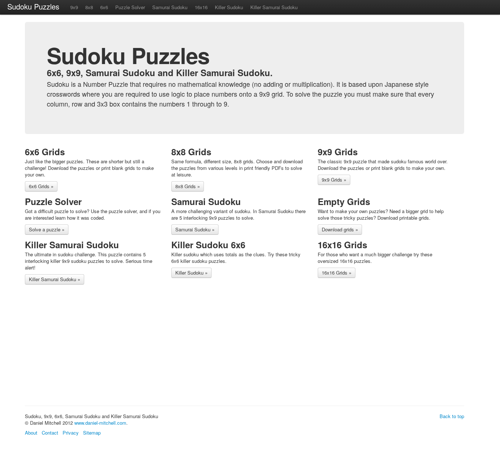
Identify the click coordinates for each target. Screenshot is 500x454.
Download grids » (340, 229)
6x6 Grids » (41, 186)
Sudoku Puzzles (33, 6)
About (31, 432)
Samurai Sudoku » (194, 229)
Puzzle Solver (130, 7)
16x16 (201, 7)
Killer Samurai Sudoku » (54, 279)
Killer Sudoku (229, 7)
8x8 (89, 7)
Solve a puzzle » (46, 229)
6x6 (104, 7)
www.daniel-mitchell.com (100, 422)
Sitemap (92, 432)
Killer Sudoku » (191, 272)
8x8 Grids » (187, 186)
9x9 (74, 7)
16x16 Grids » (336, 272)
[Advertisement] (158, 346)
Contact (50, 432)
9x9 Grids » (334, 179)
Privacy (71, 432)
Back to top (452, 416)
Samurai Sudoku (169, 7)
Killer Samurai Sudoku (274, 7)
